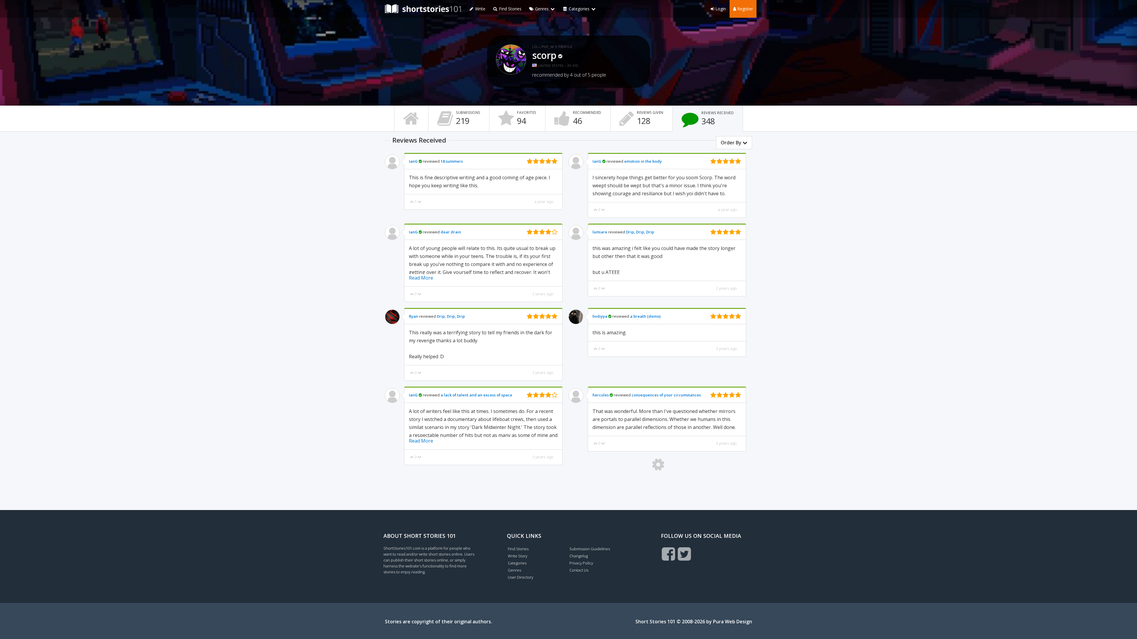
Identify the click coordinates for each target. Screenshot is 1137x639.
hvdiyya (599, 316)
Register (744, 9)
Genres (514, 570)
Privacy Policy (581, 563)
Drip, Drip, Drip (640, 232)
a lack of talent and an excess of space (476, 395)
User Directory (520, 577)
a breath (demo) (645, 316)
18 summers (452, 161)
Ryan (413, 316)
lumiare (599, 232)
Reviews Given (650, 118)
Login (720, 9)
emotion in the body (643, 161)
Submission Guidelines (589, 548)
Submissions (468, 118)
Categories (517, 563)
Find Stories (509, 9)
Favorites (526, 118)
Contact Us (578, 570)
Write (479, 9)
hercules (600, 395)
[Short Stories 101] (422, 9)
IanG (413, 161)
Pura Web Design (732, 621)
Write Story (517, 556)
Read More (421, 278)
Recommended (587, 118)
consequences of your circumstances (666, 395)
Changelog (578, 556)
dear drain (451, 232)
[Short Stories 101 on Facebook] (668, 553)
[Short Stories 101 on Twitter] (684, 553)
